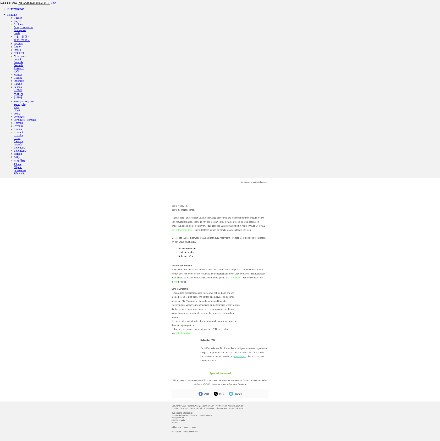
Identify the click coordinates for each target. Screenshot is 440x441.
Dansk (17, 49)
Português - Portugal (25, 119)
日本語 (18, 90)
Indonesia (19, 80)
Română (18, 122)
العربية (17, 21)
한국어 (18, 97)
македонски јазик (24, 101)
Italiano (18, 86)
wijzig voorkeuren (190, 432)
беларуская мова (23, 27)
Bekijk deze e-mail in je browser (254, 182)
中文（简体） (22, 36)
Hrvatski (18, 43)
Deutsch (18, 65)
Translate (12, 14)
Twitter (15, 8)
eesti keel (19, 52)
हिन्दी (16, 71)
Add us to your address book (184, 427)
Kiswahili (19, 132)
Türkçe (17, 164)
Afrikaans (19, 24)
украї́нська (20, 170)
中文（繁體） (22, 40)
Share (206, 394)
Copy (54, 2)
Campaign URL (8, 2)
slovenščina (20, 150)
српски (18, 153)
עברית (17, 138)
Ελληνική (19, 68)
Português (19, 116)
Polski (17, 113)
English (18, 17)
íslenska (18, 83)
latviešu (18, 144)
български (20, 30)
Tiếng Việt (19, 173)
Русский (19, 125)
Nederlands (20, 56)
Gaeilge (18, 77)
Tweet (221, 394)
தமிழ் (17, 156)
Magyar (18, 74)
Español (18, 129)
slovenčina (19, 147)
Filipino (18, 167)
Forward (238, 394)
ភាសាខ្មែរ (18, 94)
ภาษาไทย (19, 160)
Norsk (17, 110)
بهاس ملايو (20, 104)
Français (18, 62)
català (17, 33)
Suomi (17, 59)
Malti (16, 107)
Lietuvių (18, 141)
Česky (17, 46)
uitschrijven (176, 432)
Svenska (18, 135)
